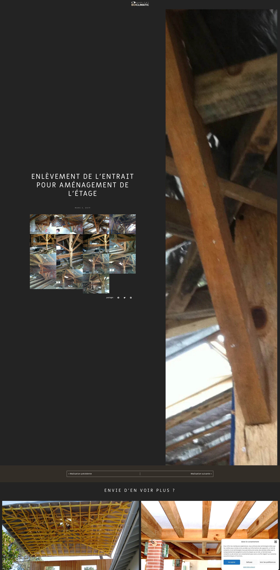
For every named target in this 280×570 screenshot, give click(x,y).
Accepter (231, 562)
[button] (276, 542)
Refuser (249, 562)
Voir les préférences (268, 562)
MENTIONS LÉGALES (249, 567)
